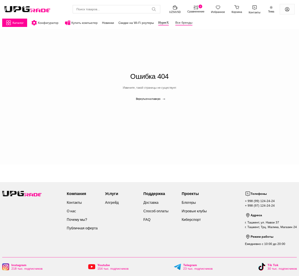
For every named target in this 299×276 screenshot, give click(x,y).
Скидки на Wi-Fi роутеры (136, 23)
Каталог (18, 23)
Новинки (108, 23)
